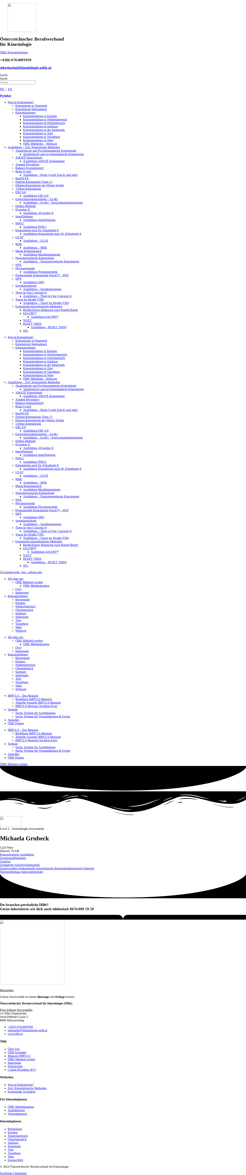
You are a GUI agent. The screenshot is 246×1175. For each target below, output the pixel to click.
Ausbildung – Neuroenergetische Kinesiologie (51, 261)
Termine (13, 709)
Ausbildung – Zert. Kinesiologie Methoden (34, 147)
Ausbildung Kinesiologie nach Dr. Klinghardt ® (52, 233)
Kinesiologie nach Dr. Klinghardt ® (37, 230)
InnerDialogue (24, 216)
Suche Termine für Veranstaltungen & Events (42, 716)
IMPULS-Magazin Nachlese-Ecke (36, 706)
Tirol (18, 620)
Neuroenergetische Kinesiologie (34, 258)
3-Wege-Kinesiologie (28, 188)
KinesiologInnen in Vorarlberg (41, 136)
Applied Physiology (27, 164)
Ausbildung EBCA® (36, 195)
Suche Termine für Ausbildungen (35, 713)
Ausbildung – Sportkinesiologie (42, 289)
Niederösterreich (25, 606)
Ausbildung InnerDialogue (39, 220)
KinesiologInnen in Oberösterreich (44, 123)
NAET (27, 320)
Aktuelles (13, 720)
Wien (18, 627)
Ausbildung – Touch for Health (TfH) (46, 303)
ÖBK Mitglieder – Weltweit (40, 143)
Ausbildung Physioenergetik (40, 271)
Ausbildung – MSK (35, 247)
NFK (18, 265)
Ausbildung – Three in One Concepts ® (47, 296)
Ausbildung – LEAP (35, 240)
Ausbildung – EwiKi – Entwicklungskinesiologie (53, 202)
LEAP (19, 237)
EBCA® (20, 192)
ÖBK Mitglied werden (29, 582)
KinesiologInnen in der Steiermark (44, 130)
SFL (25, 330)
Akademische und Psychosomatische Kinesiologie (45, 150)
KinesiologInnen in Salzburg (40, 126)
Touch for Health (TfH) (29, 299)
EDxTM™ (30, 313)
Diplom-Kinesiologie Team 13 (33, 181)
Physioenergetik (25, 268)
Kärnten (20, 603)
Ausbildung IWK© (35, 226)
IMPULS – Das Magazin (23, 695)
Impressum (22, 592)
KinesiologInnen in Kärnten (40, 116)
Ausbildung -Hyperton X (38, 213)
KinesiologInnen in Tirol (38, 133)
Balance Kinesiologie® (29, 168)
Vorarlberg (21, 623)
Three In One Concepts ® (31, 292)
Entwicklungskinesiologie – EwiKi (36, 199)
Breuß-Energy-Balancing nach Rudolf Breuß (50, 310)
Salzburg (20, 613)
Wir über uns (15, 578)
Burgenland (22, 599)
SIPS (18, 278)
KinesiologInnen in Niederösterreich (45, 119)
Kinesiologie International (31, 109)
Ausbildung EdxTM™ (44, 316)
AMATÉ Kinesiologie (28, 157)
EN (10, 89)
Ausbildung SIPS (33, 282)
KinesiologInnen (25, 112)
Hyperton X (22, 209)
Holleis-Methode (25, 206)
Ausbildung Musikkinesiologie (41, 254)
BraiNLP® (22, 178)
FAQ (18, 589)
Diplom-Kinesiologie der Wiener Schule (39, 185)
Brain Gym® (23, 171)
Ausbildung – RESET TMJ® (48, 327)
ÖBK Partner (16, 723)
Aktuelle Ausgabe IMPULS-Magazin (38, 702)
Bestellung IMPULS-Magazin (33, 699)
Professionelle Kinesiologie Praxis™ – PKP (42, 275)
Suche (3, 75)
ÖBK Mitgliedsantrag (36, 585)
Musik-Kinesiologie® (28, 251)
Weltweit (20, 630)
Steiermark (21, 616)
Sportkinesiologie (26, 285)
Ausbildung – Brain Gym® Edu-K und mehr (50, 175)
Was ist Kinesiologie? (21, 102)
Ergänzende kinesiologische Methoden (38, 306)
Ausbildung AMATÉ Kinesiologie (44, 161)
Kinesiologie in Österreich (31, 105)
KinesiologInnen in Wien (38, 140)
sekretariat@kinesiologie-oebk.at (25, 68)
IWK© (19, 223)
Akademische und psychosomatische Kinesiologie (53, 154)
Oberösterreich (24, 610)
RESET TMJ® (32, 323)
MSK (18, 244)
